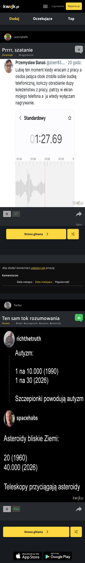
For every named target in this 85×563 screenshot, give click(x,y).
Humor (6, 323)
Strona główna (34, 234)
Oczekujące (42, 18)
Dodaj (14, 18)
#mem (19, 323)
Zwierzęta (7, 55)
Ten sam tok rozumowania (31, 318)
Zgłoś (79, 224)
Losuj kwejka (73, 234)
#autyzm (43, 323)
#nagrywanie (26, 55)
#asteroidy (55, 323)
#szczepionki (31, 323)
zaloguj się (38, 268)
